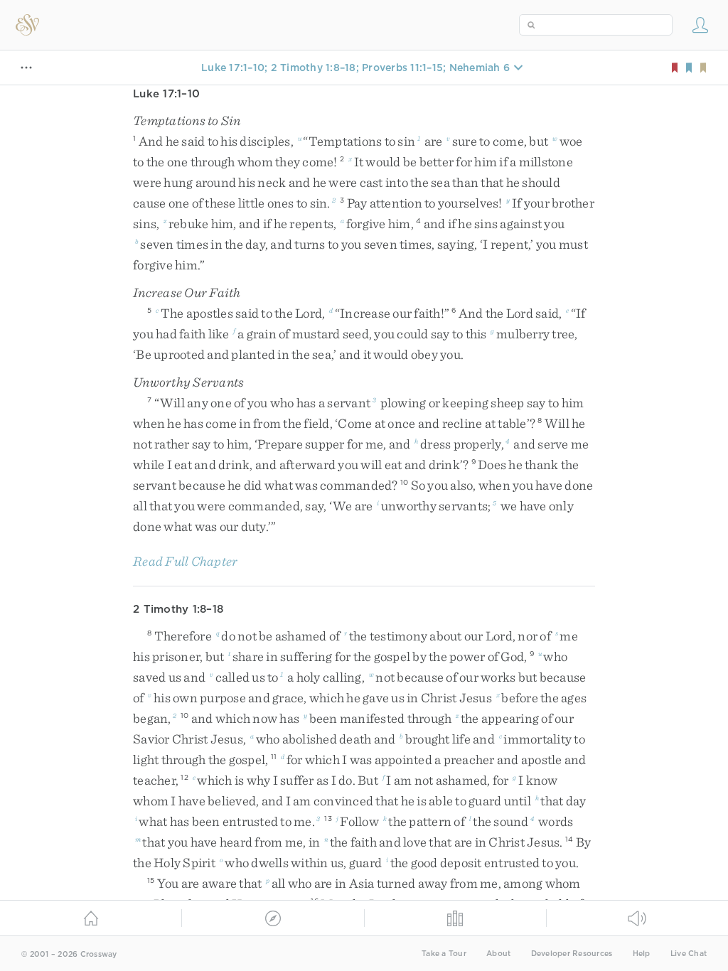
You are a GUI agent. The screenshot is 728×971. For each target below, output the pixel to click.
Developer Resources (572, 953)
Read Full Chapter (185, 561)
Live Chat (688, 953)
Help (642, 953)
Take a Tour (444, 953)
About (498, 953)
